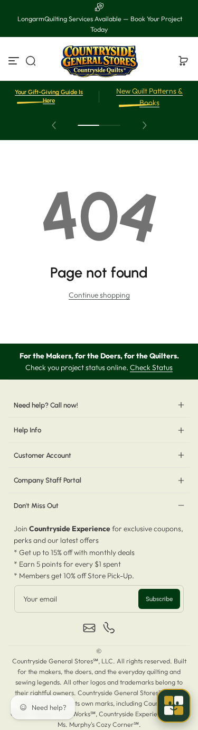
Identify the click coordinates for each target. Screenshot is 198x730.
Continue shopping (99, 295)
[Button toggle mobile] (14, 60)
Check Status (151, 367)
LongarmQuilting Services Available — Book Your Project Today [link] (99, 24)
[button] (30, 60)
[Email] (89, 628)
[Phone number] (109, 628)
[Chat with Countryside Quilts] (174, 706)
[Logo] (99, 60)
